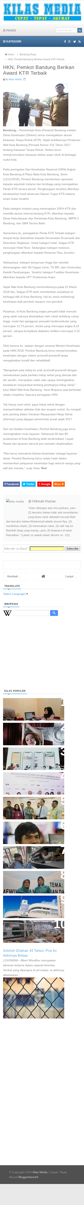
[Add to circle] (69, 42)
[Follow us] (75, 42)
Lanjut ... (71, 576)
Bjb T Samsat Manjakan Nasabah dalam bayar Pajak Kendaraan (32, 853)
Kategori (13, 41)
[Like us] (65, 42)
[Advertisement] (33, 657)
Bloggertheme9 (28, 1177)
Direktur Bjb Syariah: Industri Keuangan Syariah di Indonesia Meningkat (31, 707)
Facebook (12, 484)
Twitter (29, 484)
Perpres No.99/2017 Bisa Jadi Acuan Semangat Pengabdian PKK (29, 880)
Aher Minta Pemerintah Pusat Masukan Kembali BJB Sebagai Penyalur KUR (31, 905)
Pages (11, 30)
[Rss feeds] (80, 42)
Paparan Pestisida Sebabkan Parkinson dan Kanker (29, 927)
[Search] (79, 30)
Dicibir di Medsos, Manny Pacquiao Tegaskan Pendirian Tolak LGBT (30, 831)
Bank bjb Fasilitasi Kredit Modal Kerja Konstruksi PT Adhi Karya (32, 804)
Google (45, 484)
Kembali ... (14, 576)
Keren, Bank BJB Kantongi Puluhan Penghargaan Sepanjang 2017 (33, 781)
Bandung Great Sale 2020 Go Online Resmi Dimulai (29, 755)
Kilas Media (40, 1172)
